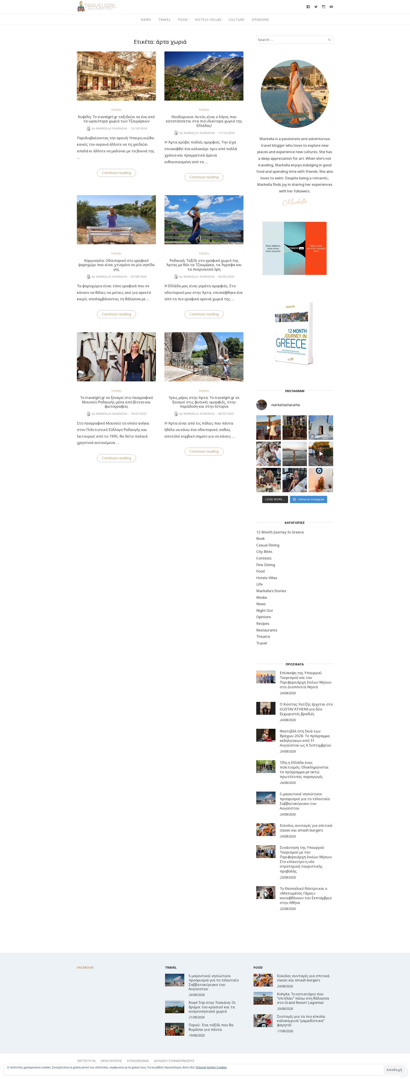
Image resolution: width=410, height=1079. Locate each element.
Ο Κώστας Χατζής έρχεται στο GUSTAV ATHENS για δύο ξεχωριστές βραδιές (306, 709)
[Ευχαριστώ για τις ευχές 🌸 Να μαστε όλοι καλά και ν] (295, 427)
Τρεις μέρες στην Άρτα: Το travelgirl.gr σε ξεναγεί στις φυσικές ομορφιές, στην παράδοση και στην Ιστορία (203, 402)
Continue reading (119, 173)
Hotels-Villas (208, 19)
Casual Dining (267, 545)
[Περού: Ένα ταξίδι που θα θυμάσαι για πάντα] (174, 1029)
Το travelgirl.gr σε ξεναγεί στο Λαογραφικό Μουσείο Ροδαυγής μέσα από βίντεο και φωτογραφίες (116, 402)
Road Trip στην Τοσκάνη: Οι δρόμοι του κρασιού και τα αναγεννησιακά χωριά (212, 1007)
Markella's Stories (271, 590)
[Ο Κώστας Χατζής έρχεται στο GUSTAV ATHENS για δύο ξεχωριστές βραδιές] (265, 708)
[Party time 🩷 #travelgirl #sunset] (295, 454)
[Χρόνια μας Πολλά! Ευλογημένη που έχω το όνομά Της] (321, 427)
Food (183, 19)
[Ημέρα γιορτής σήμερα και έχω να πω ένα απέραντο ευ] (295, 480)
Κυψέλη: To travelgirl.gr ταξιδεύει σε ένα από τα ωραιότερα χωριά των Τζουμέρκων (116, 118)
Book (260, 538)
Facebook (85, 967)
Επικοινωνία (138, 1061)
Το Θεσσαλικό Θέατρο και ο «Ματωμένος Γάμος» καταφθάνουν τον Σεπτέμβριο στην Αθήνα (306, 895)
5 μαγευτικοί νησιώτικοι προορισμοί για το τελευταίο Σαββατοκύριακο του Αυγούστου (305, 800)
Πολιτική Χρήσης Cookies (211, 1067)
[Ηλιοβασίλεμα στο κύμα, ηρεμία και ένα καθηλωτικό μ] (268, 427)
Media (261, 597)
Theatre (263, 636)
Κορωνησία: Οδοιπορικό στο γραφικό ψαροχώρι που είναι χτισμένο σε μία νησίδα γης (116, 265)
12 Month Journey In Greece (280, 532)
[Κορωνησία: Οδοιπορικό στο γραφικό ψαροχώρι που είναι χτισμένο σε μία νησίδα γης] (116, 242)
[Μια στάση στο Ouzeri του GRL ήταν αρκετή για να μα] (321, 454)
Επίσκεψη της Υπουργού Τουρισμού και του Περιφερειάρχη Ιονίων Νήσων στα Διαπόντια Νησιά (305, 679)
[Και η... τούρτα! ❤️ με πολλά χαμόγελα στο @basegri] (268, 480)
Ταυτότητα (86, 1061)
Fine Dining (265, 564)
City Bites (264, 551)
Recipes (262, 623)
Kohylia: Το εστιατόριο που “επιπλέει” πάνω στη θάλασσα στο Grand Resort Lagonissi (303, 998)
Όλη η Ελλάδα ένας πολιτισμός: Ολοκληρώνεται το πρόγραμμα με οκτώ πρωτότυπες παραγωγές (304, 769)
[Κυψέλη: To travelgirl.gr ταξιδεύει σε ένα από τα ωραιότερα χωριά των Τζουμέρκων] (116, 99)
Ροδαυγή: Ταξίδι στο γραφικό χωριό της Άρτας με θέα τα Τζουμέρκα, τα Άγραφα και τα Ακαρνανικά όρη (204, 265)
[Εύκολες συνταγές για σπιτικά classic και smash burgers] (265, 829)
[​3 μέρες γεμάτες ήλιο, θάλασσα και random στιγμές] (321, 480)
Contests (263, 558)
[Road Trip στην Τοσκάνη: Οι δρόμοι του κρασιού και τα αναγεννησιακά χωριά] (174, 1006)
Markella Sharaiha (109, 128)
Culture (237, 19)
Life (259, 584)
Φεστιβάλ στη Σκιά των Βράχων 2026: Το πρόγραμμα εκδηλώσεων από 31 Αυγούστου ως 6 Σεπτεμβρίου (305, 738)
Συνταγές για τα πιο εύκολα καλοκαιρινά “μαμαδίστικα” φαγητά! (301, 1021)
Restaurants (266, 630)
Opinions (260, 19)
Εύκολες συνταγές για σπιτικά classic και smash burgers (306, 828)
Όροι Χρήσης (111, 1061)
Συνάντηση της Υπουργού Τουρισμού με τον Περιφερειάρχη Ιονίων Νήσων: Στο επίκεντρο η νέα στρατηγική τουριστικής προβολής (306, 859)
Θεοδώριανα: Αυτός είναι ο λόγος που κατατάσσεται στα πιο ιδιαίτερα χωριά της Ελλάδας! (204, 121)
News (146, 19)
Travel (164, 19)
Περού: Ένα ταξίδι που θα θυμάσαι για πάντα (211, 1027)
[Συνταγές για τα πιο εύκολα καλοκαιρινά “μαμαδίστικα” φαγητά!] (263, 1020)
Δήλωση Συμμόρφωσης (174, 1061)
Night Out (264, 610)
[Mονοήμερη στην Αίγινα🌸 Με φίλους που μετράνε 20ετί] (268, 454)
